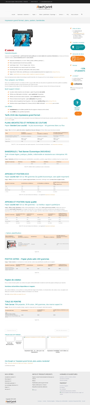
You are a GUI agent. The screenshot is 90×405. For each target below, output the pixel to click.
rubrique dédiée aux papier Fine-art (17, 294)
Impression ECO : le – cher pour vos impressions (34, 351)
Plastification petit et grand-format (40, 382)
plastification (24, 245)
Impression (7, 381)
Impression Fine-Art (11, 330)
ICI (78, 113)
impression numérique (57, 144)
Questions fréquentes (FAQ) (75, 401)
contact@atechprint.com (78, 33)
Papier (33, 14)
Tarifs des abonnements (61, 330)
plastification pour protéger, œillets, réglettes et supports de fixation (29, 74)
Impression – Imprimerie (23, 14)
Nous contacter (74, 14)
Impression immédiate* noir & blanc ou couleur (57, 351)
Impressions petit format (59, 77)
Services (61, 14)
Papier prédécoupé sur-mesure (39, 384)
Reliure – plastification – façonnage (47, 14)
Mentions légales (51, 401)
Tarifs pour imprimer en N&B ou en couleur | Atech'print (20, 363)
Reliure (33, 380)
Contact (44, 401)
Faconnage (7, 379)
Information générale (9, 383)
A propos (40, 401)
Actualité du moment (9, 377)
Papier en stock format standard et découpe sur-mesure (43, 377)
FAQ (68, 14)
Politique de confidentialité (62, 401)
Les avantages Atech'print (11, 385)
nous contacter (49, 103)
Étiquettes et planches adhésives (39, 386)
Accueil (13, 14)
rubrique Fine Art (56, 71)
